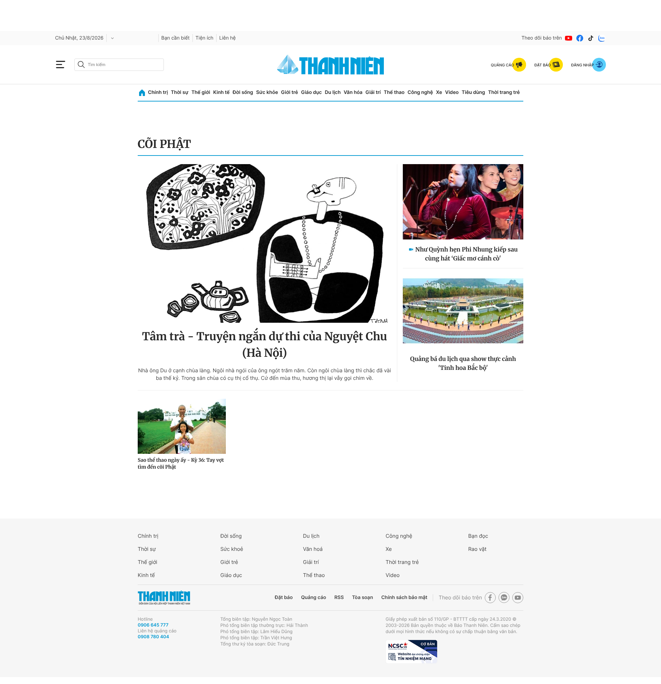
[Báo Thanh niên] (164, 597)
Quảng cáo (313, 597)
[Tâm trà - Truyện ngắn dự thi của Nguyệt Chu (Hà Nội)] (264, 243)
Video (452, 92)
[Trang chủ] (142, 93)
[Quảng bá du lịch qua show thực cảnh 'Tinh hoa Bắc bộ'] (463, 311)
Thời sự (179, 92)
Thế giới (200, 92)
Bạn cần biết (175, 38)
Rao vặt (477, 549)
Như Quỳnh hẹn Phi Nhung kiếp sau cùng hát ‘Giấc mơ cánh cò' (466, 254)
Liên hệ (227, 38)
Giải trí (373, 92)
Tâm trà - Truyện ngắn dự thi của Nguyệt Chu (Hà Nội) (264, 345)
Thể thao (394, 92)
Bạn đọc (478, 536)
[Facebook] (580, 38)
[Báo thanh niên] (330, 64)
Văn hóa (353, 92)
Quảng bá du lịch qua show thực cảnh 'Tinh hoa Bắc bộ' (463, 363)
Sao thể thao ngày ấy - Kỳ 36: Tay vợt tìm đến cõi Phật (181, 463)
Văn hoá (313, 549)
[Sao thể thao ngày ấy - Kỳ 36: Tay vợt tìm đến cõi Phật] (182, 426)
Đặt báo (284, 597)
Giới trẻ (289, 92)
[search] (119, 64)
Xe (439, 92)
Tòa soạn (362, 597)
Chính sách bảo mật (404, 597)
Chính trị (158, 92)
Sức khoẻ (231, 549)
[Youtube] (569, 38)
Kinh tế (221, 92)
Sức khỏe (267, 92)
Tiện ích (204, 38)
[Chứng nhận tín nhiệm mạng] (411, 651)
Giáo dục (311, 92)
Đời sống (243, 92)
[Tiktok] (591, 38)
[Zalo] (602, 38)
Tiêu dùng (473, 92)
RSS (339, 597)
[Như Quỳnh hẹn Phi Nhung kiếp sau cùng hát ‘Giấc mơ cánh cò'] (463, 201)
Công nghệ (420, 92)
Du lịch (332, 92)
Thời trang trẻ (504, 92)
